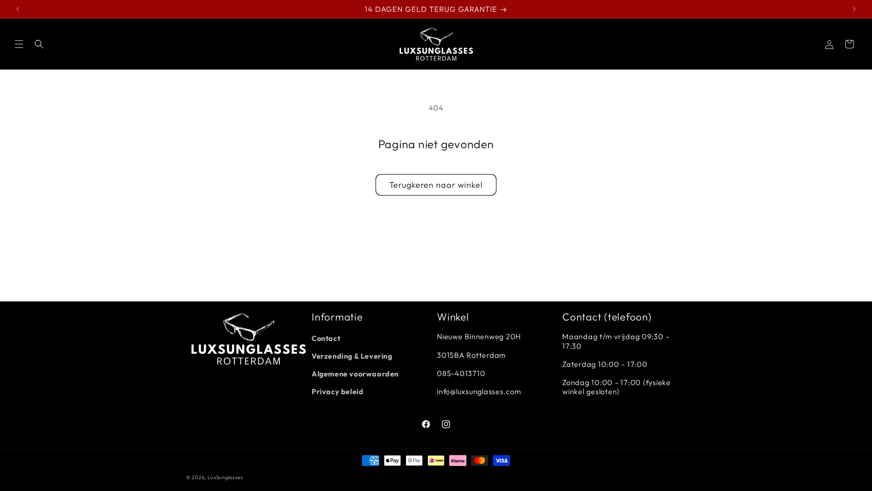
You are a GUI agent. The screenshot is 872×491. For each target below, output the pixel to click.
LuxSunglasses (225, 477)
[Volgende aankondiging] (854, 9)
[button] (19, 44)
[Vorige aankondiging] (18, 9)
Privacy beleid (337, 391)
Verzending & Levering (352, 356)
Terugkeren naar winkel (436, 185)
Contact (326, 338)
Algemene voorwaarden (355, 373)
